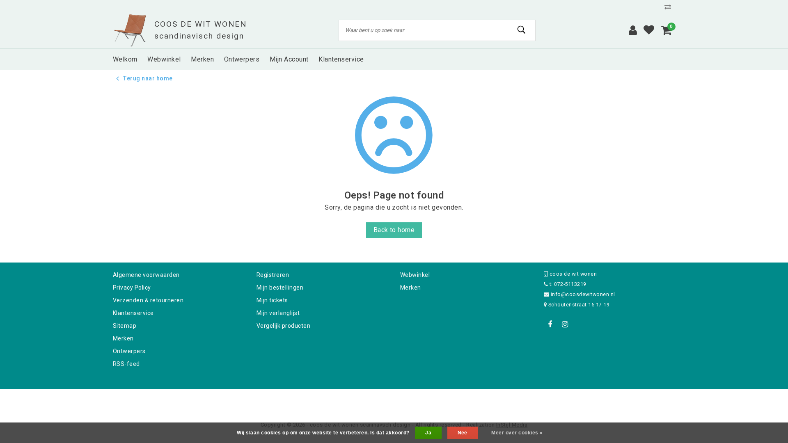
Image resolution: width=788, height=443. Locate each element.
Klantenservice (133, 313)
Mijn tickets (272, 300)
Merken (123, 338)
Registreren (273, 275)
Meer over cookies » (517, 433)
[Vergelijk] (669, 7)
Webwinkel (415, 275)
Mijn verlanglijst (278, 313)
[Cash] (342, 400)
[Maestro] (447, 400)
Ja (428, 433)
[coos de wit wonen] (129, 30)
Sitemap (124, 325)
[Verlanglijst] (649, 30)
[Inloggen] (633, 30)
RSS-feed (126, 364)
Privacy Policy (132, 287)
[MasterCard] (395, 400)
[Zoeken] (521, 30)
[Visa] (421, 400)
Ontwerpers (129, 351)
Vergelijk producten (283, 325)
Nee (462, 433)
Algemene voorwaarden (146, 275)
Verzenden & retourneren (148, 300)
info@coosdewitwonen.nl (583, 294)
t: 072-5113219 (567, 284)
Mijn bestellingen (280, 287)
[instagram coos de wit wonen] (565, 324)
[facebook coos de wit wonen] (550, 324)
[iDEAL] (368, 400)
